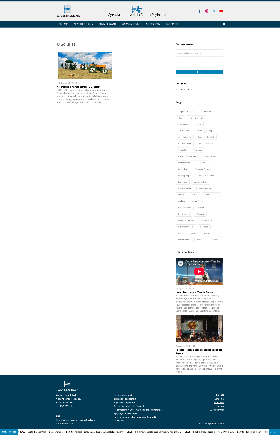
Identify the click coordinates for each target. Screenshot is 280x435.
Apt (199, 124)
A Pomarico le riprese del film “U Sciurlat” (78, 86)
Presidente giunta (83, 24)
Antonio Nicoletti (197, 118)
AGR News (206, 111)
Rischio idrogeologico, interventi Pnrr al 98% (209, 432)
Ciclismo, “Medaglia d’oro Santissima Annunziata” (154, 432)
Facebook (201, 163)
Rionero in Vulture (185, 227)
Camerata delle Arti (206, 137)
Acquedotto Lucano (186, 111)
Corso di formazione (187, 156)
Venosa (200, 240)
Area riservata (217, 409)
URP (58, 416)
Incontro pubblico (206, 175)
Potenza (200, 214)
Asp (210, 131)
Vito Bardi (215, 240)
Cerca (199, 72)
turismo (194, 233)
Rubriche (204, 227)
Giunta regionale (108, 24)
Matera (181, 195)
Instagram (182, 182)
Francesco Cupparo (203, 169)
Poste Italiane (184, 214)
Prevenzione (207, 220)
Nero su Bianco (211, 195)
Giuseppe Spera (185, 175)
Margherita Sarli (205, 188)
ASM (200, 131)
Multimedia (172, 24)
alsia (180, 118)
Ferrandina (182, 169)
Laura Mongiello (185, 188)
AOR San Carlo (184, 124)
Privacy (220, 406)
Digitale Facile (184, 163)
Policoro (201, 208)
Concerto (182, 150)
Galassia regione (131, 24)
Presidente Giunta (184, 89)
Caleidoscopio (184, 137)
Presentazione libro (186, 220)
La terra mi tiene (200, 182)
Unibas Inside (184, 240)
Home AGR (63, 24)
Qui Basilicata (153, 24)
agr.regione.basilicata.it (125, 399)
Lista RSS (219, 399)
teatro (180, 233)
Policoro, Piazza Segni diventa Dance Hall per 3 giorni (94, 432)
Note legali (219, 402)
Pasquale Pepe (184, 208)
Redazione (119, 420)
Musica (194, 195)
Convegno (197, 150)
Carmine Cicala (184, 143)
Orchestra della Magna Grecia (190, 201)
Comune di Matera (205, 143)
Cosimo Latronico (210, 156)
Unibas (207, 233)
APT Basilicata (184, 131)
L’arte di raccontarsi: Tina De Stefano (195, 292)
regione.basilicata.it (123, 395)
